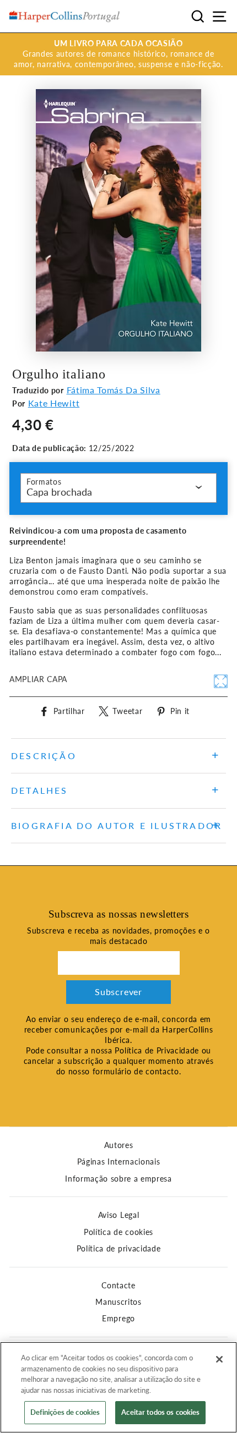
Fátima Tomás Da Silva (113, 390)
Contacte (118, 1285)
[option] (118, 54)
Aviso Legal (118, 1215)
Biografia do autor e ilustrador (116, 825)
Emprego (118, 1318)
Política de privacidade (119, 1248)
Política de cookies (118, 1232)
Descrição (44, 755)
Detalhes (39, 790)
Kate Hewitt (53, 403)
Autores (118, 1145)
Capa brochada (59, 492)
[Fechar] (219, 1359)
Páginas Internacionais (118, 1161)
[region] (118, 1387)
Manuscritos (118, 1302)
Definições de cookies (65, 1412)
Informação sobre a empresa (118, 1178)
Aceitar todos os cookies (160, 1412)
